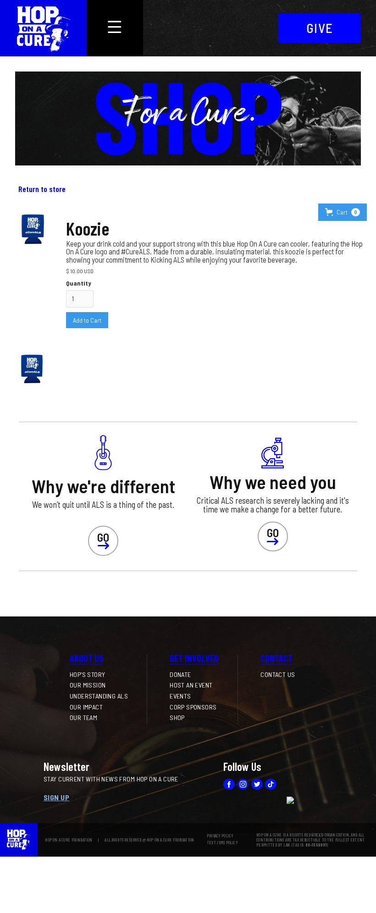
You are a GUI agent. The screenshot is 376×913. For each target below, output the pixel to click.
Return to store (42, 189)
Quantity (78, 283)
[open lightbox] (32, 367)
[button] (342, 212)
